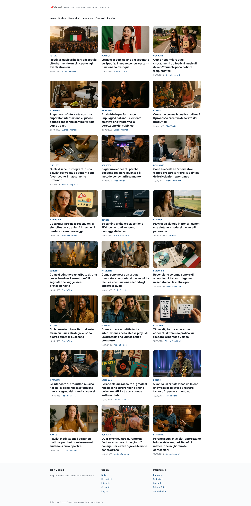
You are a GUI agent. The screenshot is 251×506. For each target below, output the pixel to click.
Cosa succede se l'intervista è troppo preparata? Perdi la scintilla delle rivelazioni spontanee (176, 172)
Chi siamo (157, 475)
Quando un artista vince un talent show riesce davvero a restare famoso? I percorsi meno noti (175, 387)
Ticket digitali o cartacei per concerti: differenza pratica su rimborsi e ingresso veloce (173, 333)
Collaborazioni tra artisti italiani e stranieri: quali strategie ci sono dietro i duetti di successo (72, 333)
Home (53, 18)
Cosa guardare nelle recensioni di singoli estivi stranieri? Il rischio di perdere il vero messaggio (72, 227)
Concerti (100, 18)
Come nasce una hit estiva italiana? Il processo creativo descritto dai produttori (176, 118)
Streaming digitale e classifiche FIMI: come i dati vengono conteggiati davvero (122, 227)
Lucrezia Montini (69, 130)
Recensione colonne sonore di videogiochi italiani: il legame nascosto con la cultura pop (173, 278)
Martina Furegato (70, 235)
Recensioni (74, 18)
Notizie (62, 18)
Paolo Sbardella (69, 71)
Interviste (88, 18)
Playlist (111, 18)
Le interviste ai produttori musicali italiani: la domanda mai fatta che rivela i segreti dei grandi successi (72, 387)
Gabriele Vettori (121, 71)
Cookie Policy (159, 491)
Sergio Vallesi (68, 290)
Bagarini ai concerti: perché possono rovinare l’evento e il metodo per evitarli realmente (121, 172)
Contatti (157, 483)
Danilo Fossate (120, 290)
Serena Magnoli (121, 130)
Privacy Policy (159, 487)
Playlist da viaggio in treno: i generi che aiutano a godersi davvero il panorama (176, 227)
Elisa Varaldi (171, 126)
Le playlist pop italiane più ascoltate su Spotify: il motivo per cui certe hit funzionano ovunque (125, 63)
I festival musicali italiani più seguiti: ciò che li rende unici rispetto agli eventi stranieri (73, 63)
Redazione (158, 479)
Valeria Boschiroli (173, 181)
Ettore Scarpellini (70, 184)
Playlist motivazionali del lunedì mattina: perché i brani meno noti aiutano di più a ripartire (72, 442)
